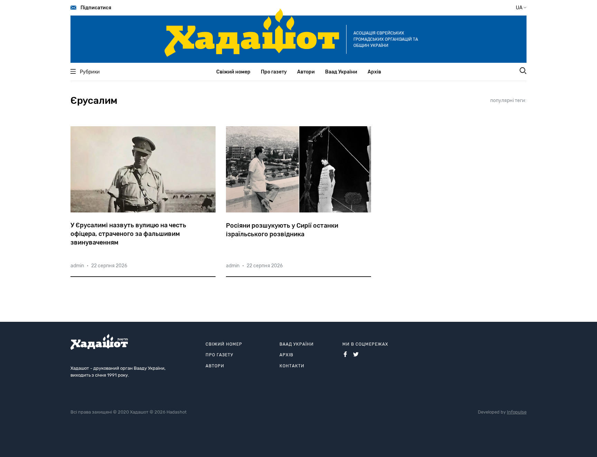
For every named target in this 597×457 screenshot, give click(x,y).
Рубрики (90, 72)
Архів (374, 72)
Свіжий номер (233, 72)
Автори (306, 72)
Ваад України (341, 72)
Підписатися (95, 8)
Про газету (274, 72)
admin (77, 266)
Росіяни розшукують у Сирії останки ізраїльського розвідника (282, 230)
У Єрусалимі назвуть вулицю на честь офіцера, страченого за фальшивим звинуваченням (128, 233)
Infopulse (517, 412)
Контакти (291, 366)
